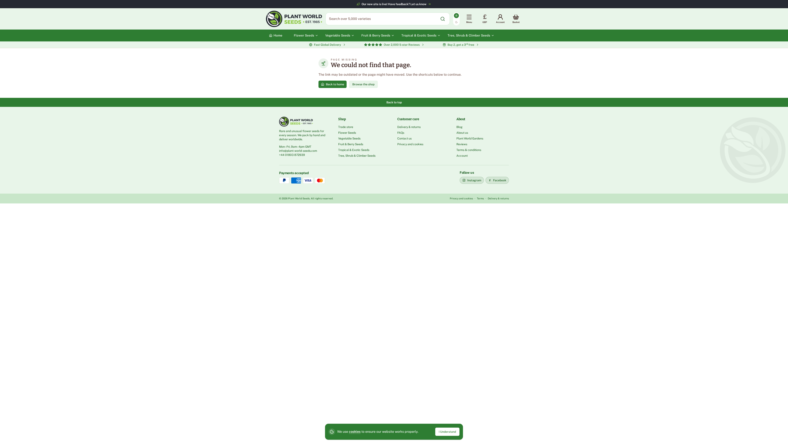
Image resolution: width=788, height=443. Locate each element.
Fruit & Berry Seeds (350, 144)
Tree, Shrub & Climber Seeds (357, 155)
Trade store (345, 127)
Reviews (461, 144)
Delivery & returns (409, 127)
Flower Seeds (347, 132)
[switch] (456, 18)
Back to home (335, 84)
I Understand (447, 431)
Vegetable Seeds (349, 138)
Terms (480, 198)
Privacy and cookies (410, 144)
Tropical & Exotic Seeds (353, 150)
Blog (459, 127)
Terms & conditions (468, 150)
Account (462, 155)
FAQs (400, 132)
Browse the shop (363, 84)
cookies (355, 432)
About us (462, 132)
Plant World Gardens (469, 138)
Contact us (404, 138)
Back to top (394, 102)
